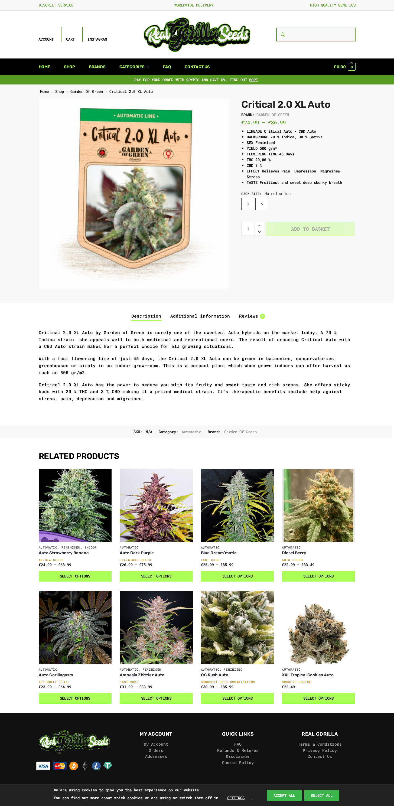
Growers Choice (296, 682)
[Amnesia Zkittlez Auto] (156, 627)
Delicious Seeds (135, 560)
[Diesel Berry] (318, 505)
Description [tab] (146, 316)
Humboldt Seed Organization (228, 682)
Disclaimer (238, 756)
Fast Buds (210, 560)
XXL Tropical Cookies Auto (308, 675)
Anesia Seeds (51, 560)
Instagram (97, 39)
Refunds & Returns (238, 750)
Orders (156, 750)
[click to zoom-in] (134, 194)
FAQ (238, 744)
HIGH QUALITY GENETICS (333, 5)
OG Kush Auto (214, 675)
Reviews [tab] (251, 316)
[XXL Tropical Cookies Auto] (318, 627)
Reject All (322, 795)
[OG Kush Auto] (237, 627)
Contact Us (320, 756)
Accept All (284, 795)
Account (46, 39)
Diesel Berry (294, 552)
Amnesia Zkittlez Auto (142, 675)
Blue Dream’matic (219, 552)
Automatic (191, 431)
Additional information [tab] (200, 316)
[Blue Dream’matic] (237, 505)
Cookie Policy (238, 762)
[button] (344, 67)
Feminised (70, 547)
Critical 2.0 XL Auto (131, 91)
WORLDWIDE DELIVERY (193, 5)
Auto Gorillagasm (56, 675)
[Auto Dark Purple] (156, 505)
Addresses (156, 756)
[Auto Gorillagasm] (75, 627)
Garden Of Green (86, 91)
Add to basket (310, 229)
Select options (75, 576)
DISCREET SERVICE (56, 5)
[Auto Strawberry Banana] (75, 505)
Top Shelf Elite (54, 682)
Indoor (90, 547)
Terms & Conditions (320, 744)
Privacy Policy (320, 750)
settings (236, 797)
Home (44, 91)
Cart (70, 39)
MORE (253, 79)
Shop (59, 91)
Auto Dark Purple (137, 552)
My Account (156, 744)
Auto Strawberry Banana (64, 552)
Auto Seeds (292, 560)
